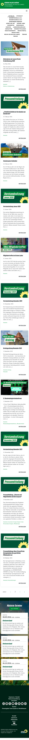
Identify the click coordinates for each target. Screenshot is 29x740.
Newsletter (8, 29)
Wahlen (15, 36)
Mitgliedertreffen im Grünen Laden (13, 255)
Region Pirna (15, 32)
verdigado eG (9, 732)
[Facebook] (6, 703)
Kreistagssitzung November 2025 (12, 348)
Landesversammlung (19, 27)
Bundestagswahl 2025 (15, 19)
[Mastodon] (19, 703)
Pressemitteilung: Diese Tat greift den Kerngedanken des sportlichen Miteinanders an (13, 553)
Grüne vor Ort (10, 23)
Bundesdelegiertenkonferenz (10, 423)
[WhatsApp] (16, 703)
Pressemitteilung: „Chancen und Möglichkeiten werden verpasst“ (12, 496)
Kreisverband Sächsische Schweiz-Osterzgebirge (14, 5)
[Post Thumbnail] (14, 48)
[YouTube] (13, 703)
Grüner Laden (21, 23)
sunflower (11, 731)
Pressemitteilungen (20, 29)
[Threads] (9, 703)
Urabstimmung (11, 86)
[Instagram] (3, 703)
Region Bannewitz (10, 30)
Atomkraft (19, 16)
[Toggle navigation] (26, 11)
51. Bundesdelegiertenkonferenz (12, 398)
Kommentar (10, 25)
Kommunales (20, 25)
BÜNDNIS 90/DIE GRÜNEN (11, 3)
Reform (5, 86)
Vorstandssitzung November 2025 (12, 449)
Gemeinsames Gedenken (10, 161)
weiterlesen (22, 89)
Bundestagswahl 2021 (15, 18)
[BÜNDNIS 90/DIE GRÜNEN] (2, 4)
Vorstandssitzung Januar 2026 (12, 206)
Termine (24, 34)
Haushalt (5, 371)
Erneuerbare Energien (15, 21)
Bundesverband (20, 423)
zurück (4, 592)
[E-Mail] (25, 703)
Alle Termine (14, 608)
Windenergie (17, 523)
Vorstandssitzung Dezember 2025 (12, 301)
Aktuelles (11, 16)
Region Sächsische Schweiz (12, 34)
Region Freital (22, 30)
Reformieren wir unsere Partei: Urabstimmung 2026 (12, 60)
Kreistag (8, 27)
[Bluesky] (22, 703)
